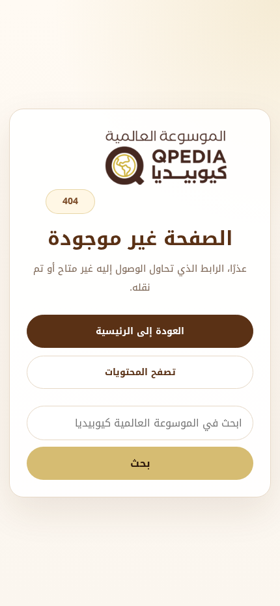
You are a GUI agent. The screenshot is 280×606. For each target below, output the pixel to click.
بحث (140, 463)
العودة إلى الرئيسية (140, 331)
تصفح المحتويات (140, 372)
